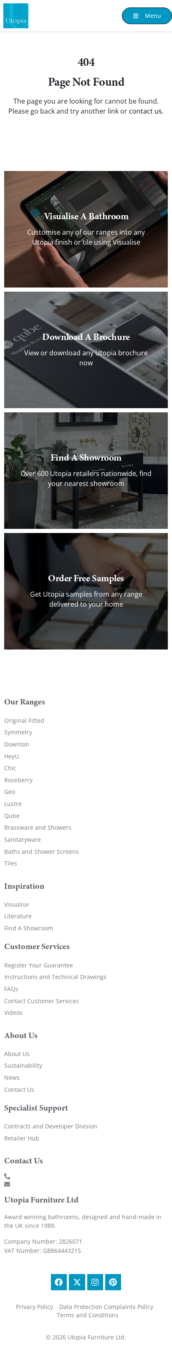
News (12, 1077)
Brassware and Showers (37, 827)
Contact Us (19, 1089)
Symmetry (18, 732)
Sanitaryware (22, 839)
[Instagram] (95, 1282)
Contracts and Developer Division (50, 1126)
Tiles (10, 863)
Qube (12, 816)
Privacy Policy (34, 1307)
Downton (16, 744)
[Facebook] (59, 1282)
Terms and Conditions (88, 1315)
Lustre (13, 804)
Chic (10, 768)
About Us (17, 1054)
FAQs (11, 989)
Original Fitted (24, 720)
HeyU (11, 756)
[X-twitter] (77, 1282)
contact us (145, 111)
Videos (13, 1012)
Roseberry (18, 780)
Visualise (16, 904)
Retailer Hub (21, 1138)
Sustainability (23, 1065)
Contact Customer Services (41, 1001)
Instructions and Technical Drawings (55, 977)
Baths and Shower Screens (41, 851)
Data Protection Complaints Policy (106, 1307)
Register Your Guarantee (38, 965)
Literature (18, 916)
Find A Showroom (28, 928)
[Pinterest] (113, 1282)
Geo (9, 792)
